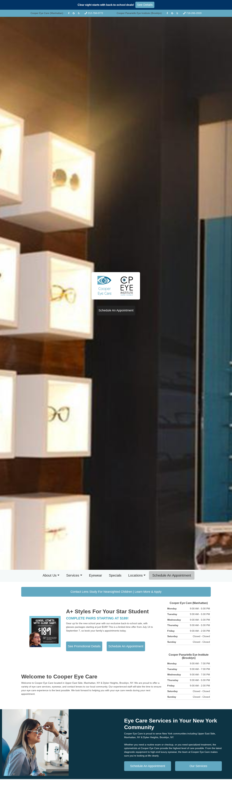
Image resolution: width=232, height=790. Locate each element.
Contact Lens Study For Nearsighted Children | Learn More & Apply (116, 591)
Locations (135, 575)
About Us (50, 575)
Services (72, 575)
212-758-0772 (95, 13)
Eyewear (95, 575)
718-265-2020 (194, 13)
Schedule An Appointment (116, 310)
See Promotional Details (84, 646)
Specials (115, 575)
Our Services (198, 766)
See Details (145, 4)
